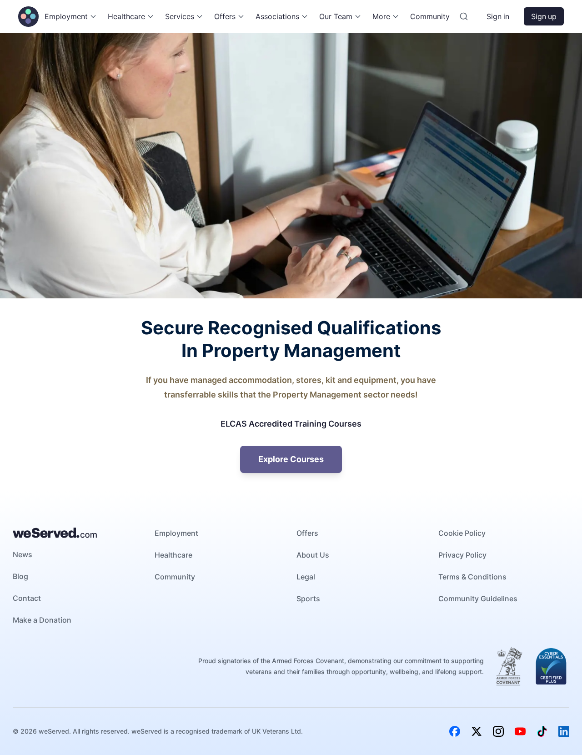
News (22, 554)
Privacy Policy (462, 554)
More (381, 16)
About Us (312, 554)
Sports (308, 598)
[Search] (464, 16)
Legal (305, 576)
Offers (225, 16)
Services (179, 16)
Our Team (335, 16)
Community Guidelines (477, 598)
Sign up (544, 16)
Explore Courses (291, 459)
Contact (27, 598)
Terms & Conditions (472, 576)
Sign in (498, 16)
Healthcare (126, 16)
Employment (66, 16)
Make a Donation (42, 619)
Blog (20, 576)
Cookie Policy (462, 533)
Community (430, 16)
